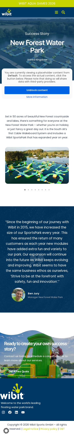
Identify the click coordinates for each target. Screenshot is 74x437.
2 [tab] (28, 190)
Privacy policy (48, 429)
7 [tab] (45, 190)
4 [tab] (35, 190)
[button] (6, 431)
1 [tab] (25, 190)
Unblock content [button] (37, 90)
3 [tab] (32, 190)
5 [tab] (38, 190)
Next (66, 165)
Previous (7, 165)
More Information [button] (37, 97)
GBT (62, 429)
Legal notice (30, 429)
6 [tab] (42, 190)
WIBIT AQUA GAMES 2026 (37, 3)
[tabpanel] (37, 165)
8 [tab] (49, 190)
